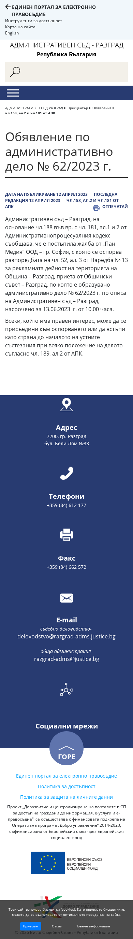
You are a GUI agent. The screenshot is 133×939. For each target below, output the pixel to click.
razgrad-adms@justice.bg (66, 659)
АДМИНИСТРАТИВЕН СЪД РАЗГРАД (34, 107)
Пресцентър (78, 107)
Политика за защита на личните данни (66, 797)
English (12, 33)
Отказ (57, 926)
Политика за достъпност (66, 786)
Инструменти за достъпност (33, 21)
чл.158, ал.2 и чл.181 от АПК (30, 113)
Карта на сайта (20, 27)
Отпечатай (115, 207)
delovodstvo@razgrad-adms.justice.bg (66, 636)
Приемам (30, 926)
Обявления (102, 107)
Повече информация (92, 926)
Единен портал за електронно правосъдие (66, 775)
